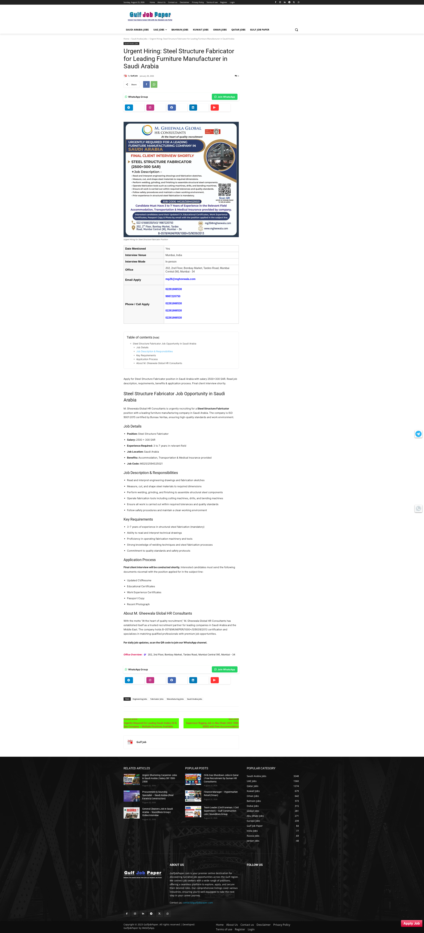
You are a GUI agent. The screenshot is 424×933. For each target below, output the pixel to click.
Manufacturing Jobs (175, 699)
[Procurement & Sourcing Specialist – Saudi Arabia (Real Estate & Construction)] (132, 796)
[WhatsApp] (298, 2)
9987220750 (172, 296)
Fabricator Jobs (156, 699)
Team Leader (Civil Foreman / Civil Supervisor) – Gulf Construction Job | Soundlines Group (221, 810)
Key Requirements (146, 355)
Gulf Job (134, 75)
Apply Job (411, 923)
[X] (294, 2)
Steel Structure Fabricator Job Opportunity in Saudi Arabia (164, 343)
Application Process (147, 359)
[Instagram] (280, 2)
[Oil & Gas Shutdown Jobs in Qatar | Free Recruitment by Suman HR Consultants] (193, 779)
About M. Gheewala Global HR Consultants (159, 363)
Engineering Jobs (140, 699)
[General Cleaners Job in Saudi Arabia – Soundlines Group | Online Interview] (132, 813)
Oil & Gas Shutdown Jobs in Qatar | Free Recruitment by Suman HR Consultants (221, 778)
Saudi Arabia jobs (194, 699)
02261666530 (173, 289)
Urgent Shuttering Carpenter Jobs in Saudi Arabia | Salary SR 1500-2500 (159, 778)
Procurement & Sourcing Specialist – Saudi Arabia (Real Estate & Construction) (157, 795)
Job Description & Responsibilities (154, 351)
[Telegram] (289, 2)
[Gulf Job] (126, 75)
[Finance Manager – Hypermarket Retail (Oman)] (193, 796)
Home (126, 38)
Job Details (142, 347)
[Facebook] (275, 2)
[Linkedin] (285, 2)
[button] (296, 30)
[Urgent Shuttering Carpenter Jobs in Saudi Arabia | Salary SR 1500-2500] (132, 779)
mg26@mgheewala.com (180, 279)
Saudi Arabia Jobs (139, 38)
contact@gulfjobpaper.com (198, 902)
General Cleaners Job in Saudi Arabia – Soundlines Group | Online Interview (157, 812)
